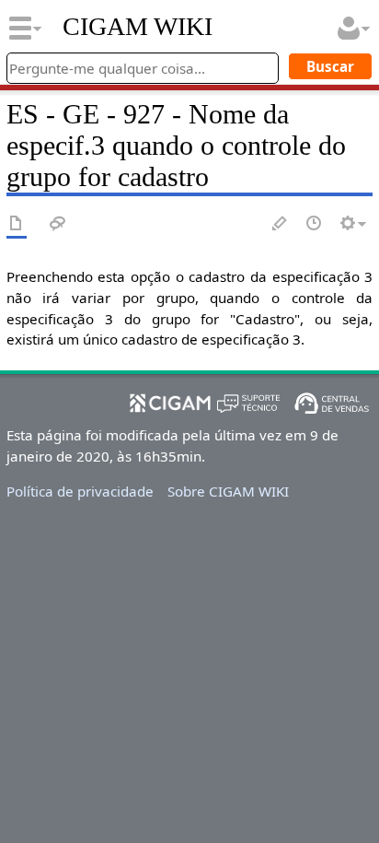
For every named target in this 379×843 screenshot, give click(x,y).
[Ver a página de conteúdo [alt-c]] (16, 224)
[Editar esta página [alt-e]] (280, 224)
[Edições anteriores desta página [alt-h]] (314, 224)
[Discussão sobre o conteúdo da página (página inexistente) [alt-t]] (58, 224)
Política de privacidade (80, 491)
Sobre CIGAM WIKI (228, 491)
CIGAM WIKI (137, 27)
